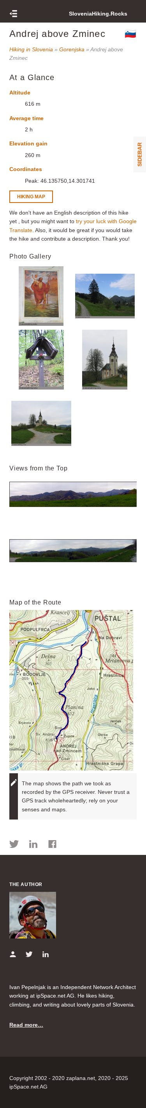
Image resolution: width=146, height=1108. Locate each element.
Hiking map (31, 196)
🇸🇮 (131, 33)
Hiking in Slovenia (31, 49)
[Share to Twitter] (14, 845)
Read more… (26, 1025)
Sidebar (140, 154)
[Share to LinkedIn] (33, 845)
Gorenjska (71, 49)
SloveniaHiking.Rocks (98, 13)
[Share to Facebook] (52, 845)
